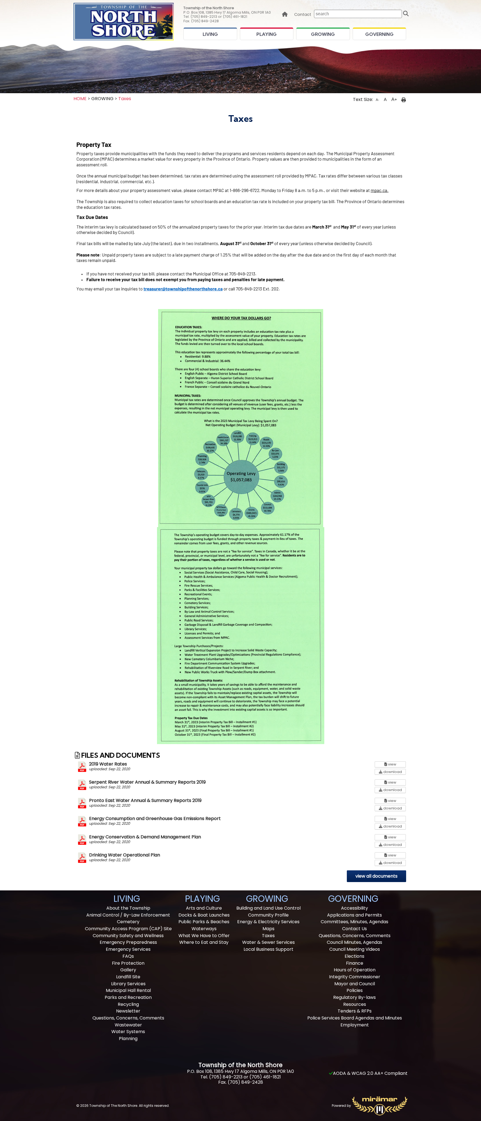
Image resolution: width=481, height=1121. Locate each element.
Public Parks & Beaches (203, 921)
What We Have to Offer (204, 935)
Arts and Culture (204, 908)
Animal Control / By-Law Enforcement (128, 915)
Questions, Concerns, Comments (128, 1018)
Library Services (128, 984)
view (396, 764)
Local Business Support (268, 949)
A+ (394, 99)
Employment (354, 1025)
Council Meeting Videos (354, 949)
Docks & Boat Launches (204, 915)
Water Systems (128, 1031)
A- (377, 100)
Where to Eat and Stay (204, 942)
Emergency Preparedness (128, 942)
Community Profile (268, 915)
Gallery (128, 970)
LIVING (210, 34)
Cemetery (128, 921)
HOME (80, 98)
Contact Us (354, 928)
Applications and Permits (354, 915)
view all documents (376, 876)
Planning (128, 1038)
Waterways (204, 928)
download (394, 771)
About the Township (128, 908)
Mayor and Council (354, 984)
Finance (354, 963)
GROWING (323, 34)
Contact (302, 14)
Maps (268, 928)
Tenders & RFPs (355, 1011)
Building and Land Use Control (268, 908)
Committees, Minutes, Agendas (354, 921)
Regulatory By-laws (354, 997)
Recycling (128, 1004)
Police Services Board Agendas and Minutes (354, 1018)
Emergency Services (128, 949)
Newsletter (128, 1011)
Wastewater (128, 1025)
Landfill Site (128, 977)
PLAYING (266, 34)
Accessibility (354, 908)
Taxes (124, 98)
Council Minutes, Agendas (354, 942)
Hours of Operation (355, 970)
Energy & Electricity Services (268, 921)
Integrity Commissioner (354, 977)
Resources (354, 1004)
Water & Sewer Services (268, 942)
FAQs (128, 956)
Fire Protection (128, 963)
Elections (354, 956)
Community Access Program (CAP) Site (128, 928)
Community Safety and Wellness (128, 935)
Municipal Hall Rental (128, 990)
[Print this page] (404, 99)
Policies (355, 990)
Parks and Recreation (128, 997)
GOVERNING (379, 34)
